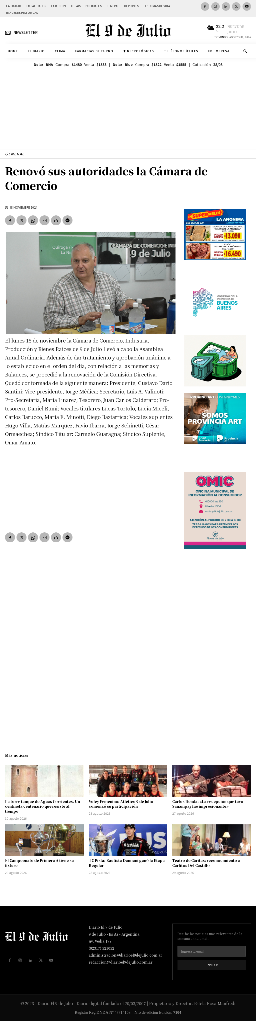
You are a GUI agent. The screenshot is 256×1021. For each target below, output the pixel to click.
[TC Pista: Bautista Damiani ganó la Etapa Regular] (128, 840)
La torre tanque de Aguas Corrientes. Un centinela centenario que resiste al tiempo (42, 806)
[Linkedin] (226, 6)
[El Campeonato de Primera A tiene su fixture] (44, 840)
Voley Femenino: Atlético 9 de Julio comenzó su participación (121, 804)
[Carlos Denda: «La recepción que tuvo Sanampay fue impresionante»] (211, 781)
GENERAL (14, 153)
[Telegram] (67, 220)
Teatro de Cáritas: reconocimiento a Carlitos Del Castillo (206, 863)
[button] (245, 51)
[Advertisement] (128, 114)
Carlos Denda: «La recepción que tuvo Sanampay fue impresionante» (207, 804)
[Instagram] (215, 6)
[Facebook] (205, 6)
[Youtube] (246, 6)
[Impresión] (56, 220)
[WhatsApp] (33, 220)
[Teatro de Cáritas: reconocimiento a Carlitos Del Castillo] (211, 840)
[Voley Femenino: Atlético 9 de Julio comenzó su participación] (128, 781)
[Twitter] (236, 6)
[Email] (45, 220)
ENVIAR (212, 965)
